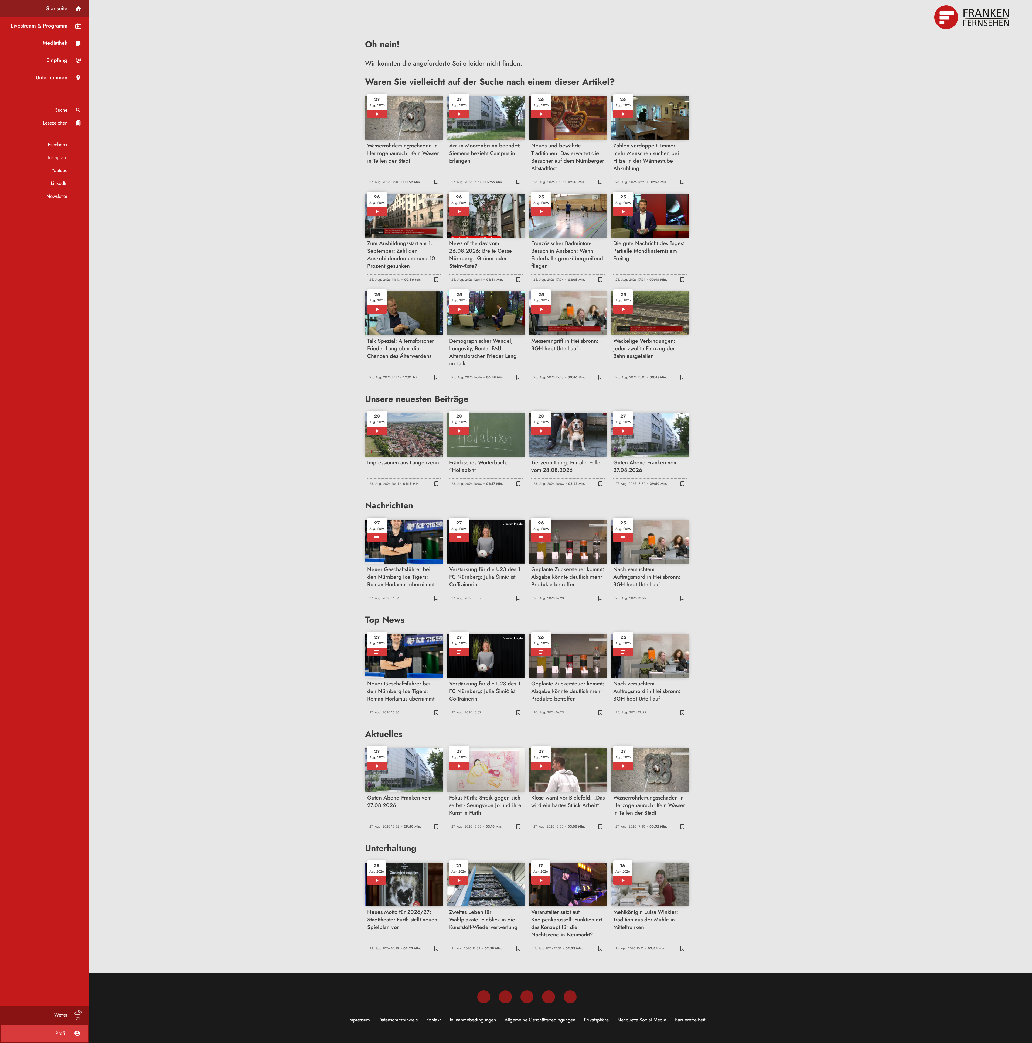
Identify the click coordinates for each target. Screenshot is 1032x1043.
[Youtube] (526, 996)
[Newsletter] (570, 996)
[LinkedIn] (548, 996)
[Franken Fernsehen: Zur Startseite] (972, 17)
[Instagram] (505, 996)
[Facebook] (483, 996)
